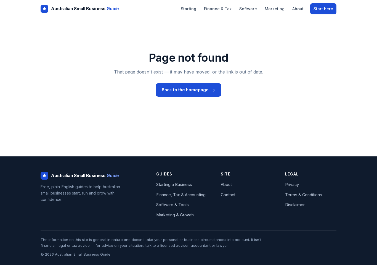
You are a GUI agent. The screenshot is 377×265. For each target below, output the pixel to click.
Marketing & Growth (175, 214)
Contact (228, 194)
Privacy (292, 184)
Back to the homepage (185, 89)
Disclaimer (295, 204)
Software (248, 8)
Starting (188, 8)
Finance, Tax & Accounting (181, 194)
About (298, 8)
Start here (323, 8)
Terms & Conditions (303, 194)
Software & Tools (172, 204)
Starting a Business (174, 184)
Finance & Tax (218, 8)
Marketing (275, 8)
